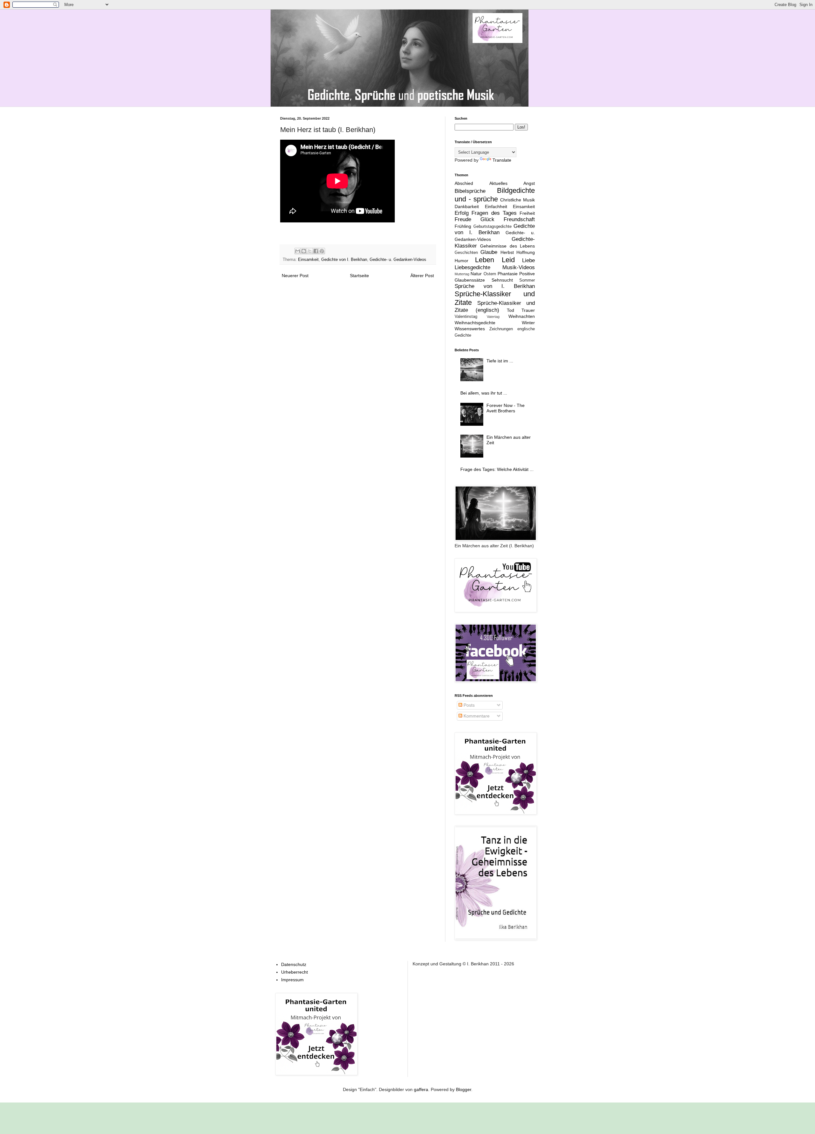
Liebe (528, 260)
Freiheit (527, 213)
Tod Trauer (521, 310)
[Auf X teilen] (310, 251)
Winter (528, 322)
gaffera (421, 1089)
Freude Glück (474, 219)
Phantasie (508, 273)
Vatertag (493, 316)
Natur (476, 273)
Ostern (490, 274)
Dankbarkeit (467, 206)
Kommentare (476, 715)
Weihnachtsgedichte (475, 322)
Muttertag (462, 274)
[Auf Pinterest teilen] (322, 251)
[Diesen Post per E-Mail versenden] (297, 251)
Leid (508, 260)
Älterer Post (422, 275)
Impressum (292, 979)
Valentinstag (466, 316)
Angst (529, 183)
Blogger (463, 1089)
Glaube (488, 252)
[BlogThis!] (304, 251)
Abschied (464, 183)
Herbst (507, 252)
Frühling (463, 226)
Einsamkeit (308, 259)
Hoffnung (525, 252)
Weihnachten (521, 316)
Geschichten (466, 252)
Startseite (359, 275)
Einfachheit (496, 206)
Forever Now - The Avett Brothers (505, 408)
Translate (502, 160)
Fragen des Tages (494, 213)
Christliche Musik (517, 199)
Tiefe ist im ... (499, 360)
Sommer (527, 280)
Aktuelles (498, 183)
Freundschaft (519, 219)
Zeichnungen (501, 329)
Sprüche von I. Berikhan (495, 286)
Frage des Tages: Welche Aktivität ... (497, 469)
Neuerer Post (295, 275)
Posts (468, 705)
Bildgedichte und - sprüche (495, 194)
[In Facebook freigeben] (316, 251)
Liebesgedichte (472, 267)
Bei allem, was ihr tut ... (483, 393)
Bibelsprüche (470, 191)
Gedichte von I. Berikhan (344, 259)
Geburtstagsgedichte (492, 226)
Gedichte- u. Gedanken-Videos (398, 259)
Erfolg (462, 213)
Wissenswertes (470, 328)
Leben (484, 260)
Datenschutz (293, 964)
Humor (461, 260)
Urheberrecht (294, 972)
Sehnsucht (502, 280)
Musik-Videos (518, 267)
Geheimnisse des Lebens (507, 245)
